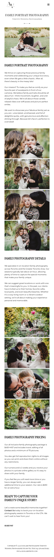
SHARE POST (8, 526)
